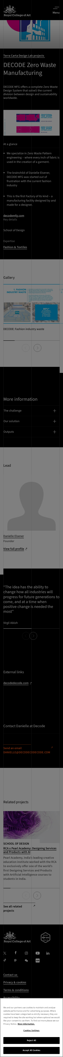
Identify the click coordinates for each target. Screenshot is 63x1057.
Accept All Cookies (31, 1050)
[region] (31, 1027)
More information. (26, 1024)
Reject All (31, 1040)
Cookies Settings (31, 1030)
